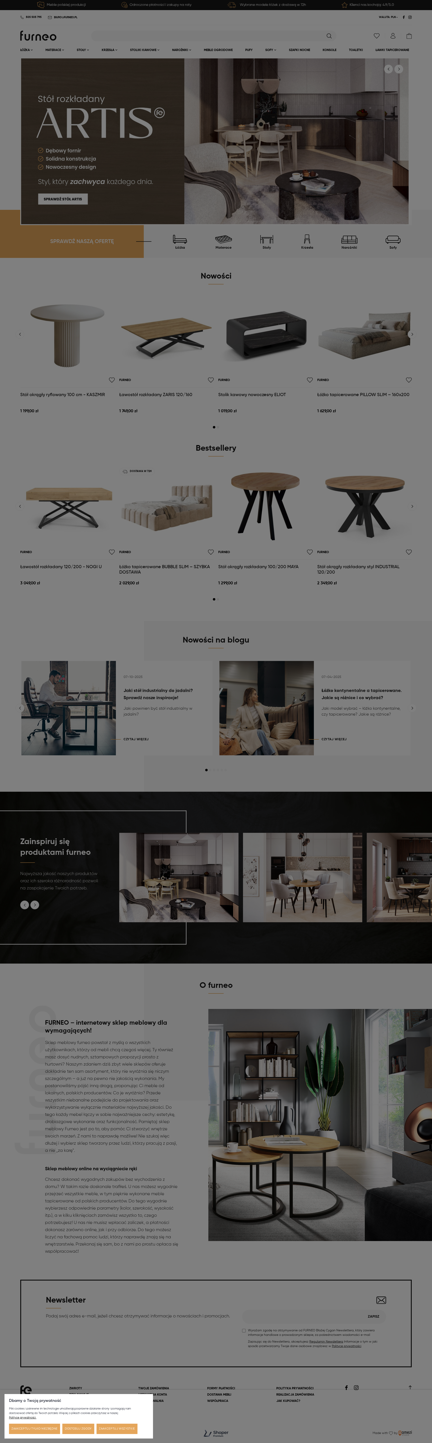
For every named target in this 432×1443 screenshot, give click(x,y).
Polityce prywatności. (22, 1417)
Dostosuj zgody (78, 1428)
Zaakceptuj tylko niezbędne (34, 1428)
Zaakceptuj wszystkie (117, 1428)
